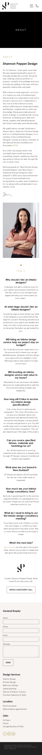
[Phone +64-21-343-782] (37, 6)
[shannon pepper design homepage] (15, 6)
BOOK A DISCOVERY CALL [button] (21, 590)
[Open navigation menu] (31, 6)
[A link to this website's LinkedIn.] (13, 734)
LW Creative (18, 745)
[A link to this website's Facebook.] (5, 734)
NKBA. (16, 145)
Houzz (6, 723)
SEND (8, 663)
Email (5, 635)
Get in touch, (9, 547)
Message (6, 644)
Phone (5, 627)
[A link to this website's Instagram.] (9, 734)
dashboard (12, 748)
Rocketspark (8, 747)
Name (5, 618)
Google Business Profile (13, 726)
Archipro (6, 720)
